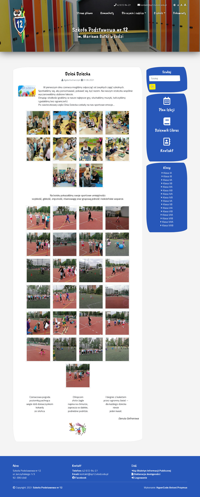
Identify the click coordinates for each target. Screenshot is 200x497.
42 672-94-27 (124, 5)
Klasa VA (167, 201)
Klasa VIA (167, 208)
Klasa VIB (167, 211)
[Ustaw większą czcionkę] (181, 5)
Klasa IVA (167, 194)
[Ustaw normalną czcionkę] (178, 5)
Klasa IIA (167, 180)
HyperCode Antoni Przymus (171, 487)
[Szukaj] (152, 87)
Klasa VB (167, 204)
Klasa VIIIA (167, 222)
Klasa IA (167, 173)
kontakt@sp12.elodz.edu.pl (154, 5)
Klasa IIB (167, 183)
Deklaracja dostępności (146, 474)
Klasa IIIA (167, 187)
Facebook (80, 477)
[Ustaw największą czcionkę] (185, 5)
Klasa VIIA (167, 215)
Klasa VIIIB (167, 225)
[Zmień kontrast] (175, 5)
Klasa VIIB (167, 218)
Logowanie (140, 477)
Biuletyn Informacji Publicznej (154, 470)
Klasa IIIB (167, 190)
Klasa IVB (167, 197)
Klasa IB (167, 176)
